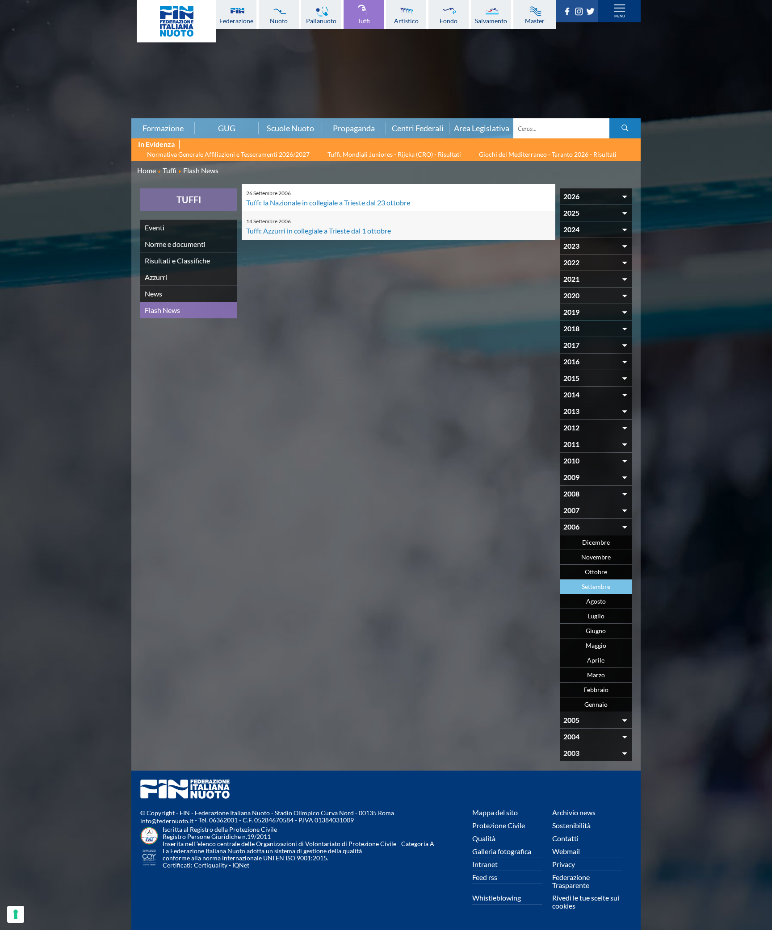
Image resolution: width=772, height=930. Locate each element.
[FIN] (176, 21)
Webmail (566, 851)
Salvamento (491, 20)
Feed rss (484, 877)
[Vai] (625, 128)
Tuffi (363, 20)
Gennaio (596, 704)
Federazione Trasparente (571, 881)
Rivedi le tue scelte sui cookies (585, 901)
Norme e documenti (175, 244)
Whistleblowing (496, 897)
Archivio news (574, 812)
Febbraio (595, 689)
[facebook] (569, 12)
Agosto (596, 601)
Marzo (596, 675)
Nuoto (279, 20)
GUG (226, 128)
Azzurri (156, 277)
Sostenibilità (571, 825)
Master (535, 20)
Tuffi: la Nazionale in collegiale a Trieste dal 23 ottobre (328, 202)
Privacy (563, 864)
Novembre (596, 557)
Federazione (236, 20)
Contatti (565, 838)
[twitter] (592, 12)
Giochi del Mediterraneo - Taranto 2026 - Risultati (548, 154)
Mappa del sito (495, 812)
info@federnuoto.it (166, 821)
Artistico (406, 20)
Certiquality (210, 865)
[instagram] (580, 12)
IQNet (240, 865)
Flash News (162, 310)
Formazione (163, 128)
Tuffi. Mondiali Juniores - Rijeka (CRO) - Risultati (394, 154)
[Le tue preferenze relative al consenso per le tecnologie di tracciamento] (15, 914)
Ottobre (596, 572)
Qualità (483, 838)
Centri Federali (418, 128)
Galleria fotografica (501, 851)
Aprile (595, 660)
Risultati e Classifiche (177, 260)
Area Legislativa (481, 128)
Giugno (596, 630)
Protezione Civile (498, 825)
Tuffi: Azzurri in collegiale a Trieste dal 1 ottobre (318, 230)
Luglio (595, 616)
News (153, 293)
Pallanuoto (321, 20)
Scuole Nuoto (290, 128)
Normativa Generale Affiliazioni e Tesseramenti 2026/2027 (228, 154)
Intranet (485, 864)
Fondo (448, 20)
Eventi (154, 227)
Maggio (596, 645)
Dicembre (596, 542)
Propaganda (354, 128)
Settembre (596, 586)
